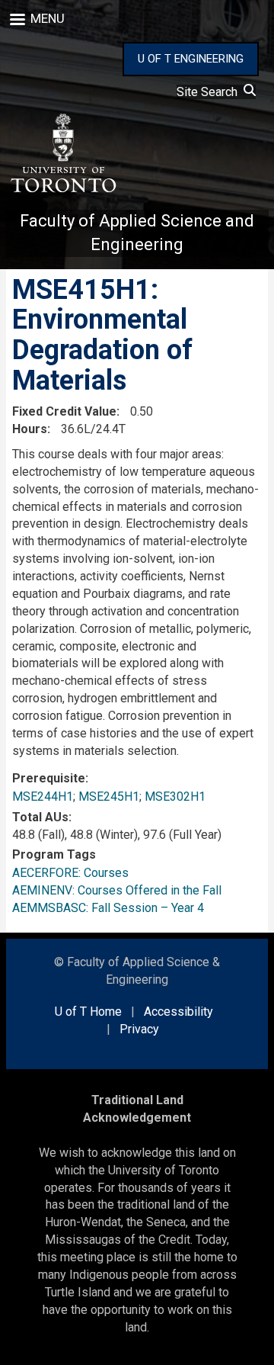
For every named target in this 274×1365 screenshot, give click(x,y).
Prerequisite (48, 778)
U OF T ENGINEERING (191, 59)
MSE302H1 (175, 796)
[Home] (62, 153)
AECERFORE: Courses (70, 873)
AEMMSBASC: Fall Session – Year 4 (108, 908)
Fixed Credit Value (64, 411)
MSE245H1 (108, 796)
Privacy (139, 1029)
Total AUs (40, 817)
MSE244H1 (42, 796)
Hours (29, 429)
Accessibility (178, 1011)
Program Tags (54, 854)
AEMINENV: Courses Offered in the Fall (116, 890)
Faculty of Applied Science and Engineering (137, 232)
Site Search (210, 92)
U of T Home (88, 1011)
